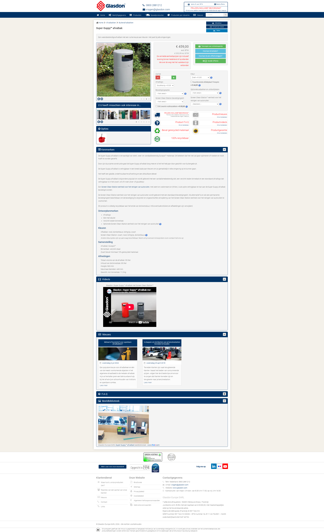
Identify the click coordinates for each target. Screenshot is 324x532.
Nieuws (200, 15)
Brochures (138, 482)
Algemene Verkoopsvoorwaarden (147, 500)
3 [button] (146, 99)
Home (102, 15)
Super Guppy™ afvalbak (125, 445)
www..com (153, 445)
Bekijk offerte (220, 4)
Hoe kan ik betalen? (210, 51)
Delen (218, 30)
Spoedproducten (157, 15)
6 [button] (149, 122)
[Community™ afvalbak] (124, 114)
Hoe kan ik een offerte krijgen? (210, 56)
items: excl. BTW (197, 4)
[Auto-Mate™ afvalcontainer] (102, 114)
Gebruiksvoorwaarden (142, 505)
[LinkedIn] (213, 466)
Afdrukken (218, 23)
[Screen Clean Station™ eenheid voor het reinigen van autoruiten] (102, 138)
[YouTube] (225, 466)
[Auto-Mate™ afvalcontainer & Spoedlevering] (113, 114)
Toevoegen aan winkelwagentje (212, 46)
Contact (104, 502)
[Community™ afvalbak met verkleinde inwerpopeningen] (135, 114)
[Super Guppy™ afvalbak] (123, 424)
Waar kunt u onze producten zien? (112, 483)
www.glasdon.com (180, 488)
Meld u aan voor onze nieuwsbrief (112, 467)
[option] (123, 69)
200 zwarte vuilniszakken (171, 106)
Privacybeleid (139, 491)
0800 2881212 (153, 5)
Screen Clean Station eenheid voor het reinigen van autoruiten (125, 187)
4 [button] (149, 99)
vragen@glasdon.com (157, 9)
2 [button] (144, 99)
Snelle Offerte (212, 61)
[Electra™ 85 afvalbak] (145, 114)
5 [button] (146, 122)
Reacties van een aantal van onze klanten (114, 491)
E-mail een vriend (218, 27)
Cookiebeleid (139, 496)
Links (103, 507)
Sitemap (137, 487)
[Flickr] (219, 466)
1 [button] (141, 99)
